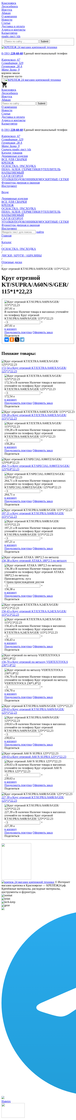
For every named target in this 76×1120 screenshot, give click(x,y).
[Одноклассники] (12, 339)
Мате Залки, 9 (10, 69)
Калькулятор (9, 33)
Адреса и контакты (13, 29)
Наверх (6, 1101)
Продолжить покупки (18, 332)
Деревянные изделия (14, 156)
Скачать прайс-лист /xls (16, 149)
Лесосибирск (9, 6)
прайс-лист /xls (10, 36)
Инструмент (9, 185)
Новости (6, 19)
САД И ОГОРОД (12, 176)
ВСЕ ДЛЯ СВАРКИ (14, 159)
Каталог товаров (11, 152)
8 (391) (12, 53)
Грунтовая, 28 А (11, 66)
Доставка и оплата (13, 26)
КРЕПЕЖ (7, 162)
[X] (17, 339)
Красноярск (8, 3)
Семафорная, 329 (12, 63)
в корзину (10, 329)
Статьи (5, 23)
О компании (9, 16)
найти (40, 231)
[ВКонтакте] (6, 339)
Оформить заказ (43, 332)
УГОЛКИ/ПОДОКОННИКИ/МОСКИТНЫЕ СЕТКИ (35, 179)
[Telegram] (22, 339)
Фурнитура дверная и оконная (20, 182)
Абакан (6, 13)
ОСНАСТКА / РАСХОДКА (18, 166)
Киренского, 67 (10, 59)
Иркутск (6, 9)
